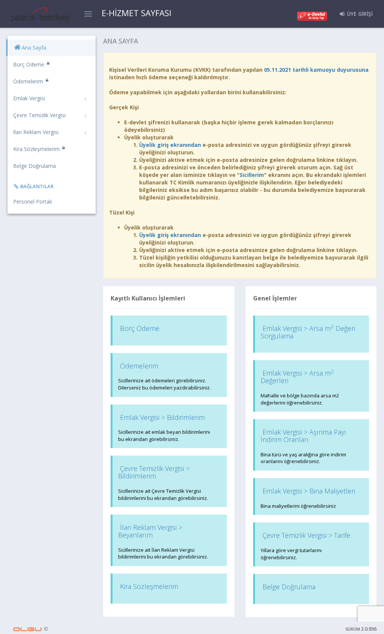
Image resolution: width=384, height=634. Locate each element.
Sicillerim (252, 174)
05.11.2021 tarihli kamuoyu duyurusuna (316, 69)
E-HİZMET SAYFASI (136, 12)
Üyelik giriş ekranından (170, 144)
